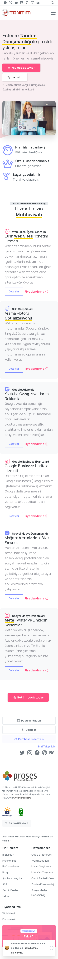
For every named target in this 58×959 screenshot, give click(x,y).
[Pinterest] (27, 2)
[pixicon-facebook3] (37, 752)
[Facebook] (5, 2)
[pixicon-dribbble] (44, 752)
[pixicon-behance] (52, 752)
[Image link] (19, 778)
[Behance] (38, 2)
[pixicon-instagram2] (29, 752)
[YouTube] (16, 2)
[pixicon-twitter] (22, 752)
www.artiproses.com (22, 797)
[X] (10, 2)
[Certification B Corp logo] (10, 812)
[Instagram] (32, 2)
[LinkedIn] (21, 2)
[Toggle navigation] (53, 12)
